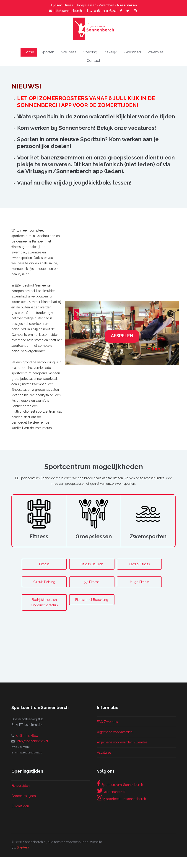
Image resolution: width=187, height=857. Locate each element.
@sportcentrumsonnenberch (124, 799)
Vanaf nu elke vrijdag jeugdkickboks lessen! (74, 182)
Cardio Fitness (139, 564)
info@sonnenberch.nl (69, 11)
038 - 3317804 (105, 11)
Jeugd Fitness (139, 582)
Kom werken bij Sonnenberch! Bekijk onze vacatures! (86, 128)
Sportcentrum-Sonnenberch (122, 785)
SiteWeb (23, 847)
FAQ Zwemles (107, 722)
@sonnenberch (114, 792)
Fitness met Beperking (91, 600)
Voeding (90, 52)
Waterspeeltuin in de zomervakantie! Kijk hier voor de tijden (96, 116)
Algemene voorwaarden (114, 732)
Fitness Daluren (92, 564)
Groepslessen (85, 5)
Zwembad (106, 5)
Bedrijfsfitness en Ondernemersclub (44, 602)
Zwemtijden (20, 806)
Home (28, 52)
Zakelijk (110, 52)
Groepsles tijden (23, 796)
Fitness (68, 5)
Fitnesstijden (20, 785)
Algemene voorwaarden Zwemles (122, 742)
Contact (93, 60)
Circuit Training (44, 582)
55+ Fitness (91, 582)
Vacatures (104, 752)
